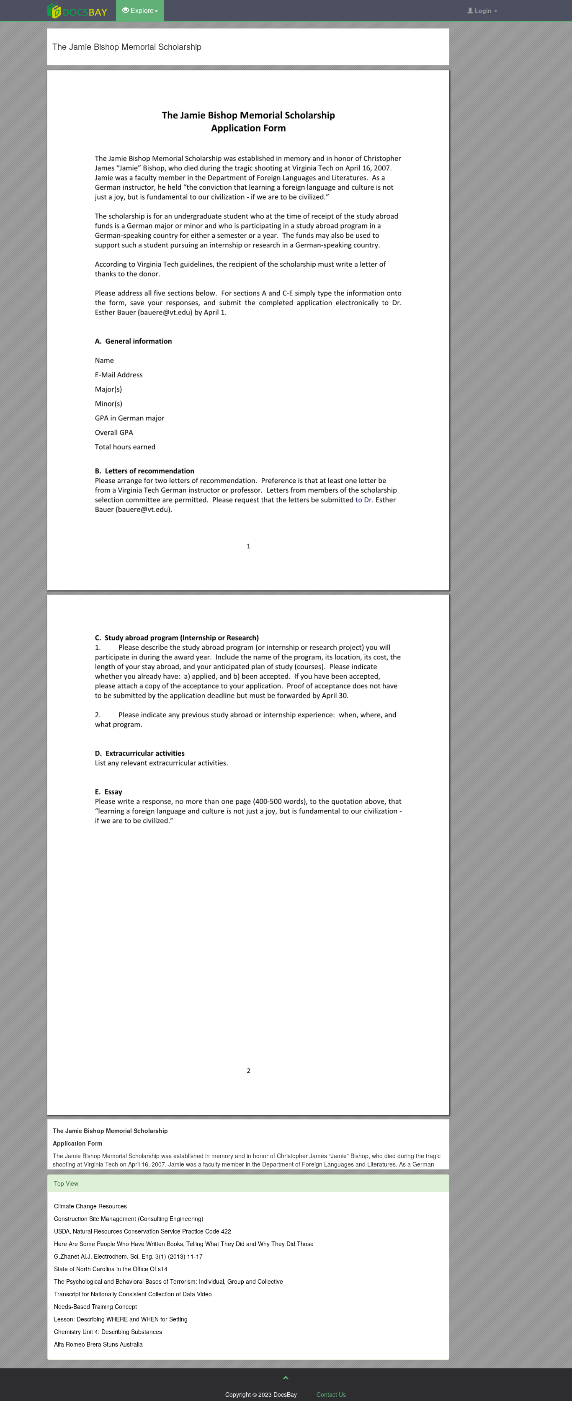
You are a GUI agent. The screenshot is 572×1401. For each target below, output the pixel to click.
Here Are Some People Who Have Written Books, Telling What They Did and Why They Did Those (184, 1243)
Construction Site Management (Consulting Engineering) (129, 1218)
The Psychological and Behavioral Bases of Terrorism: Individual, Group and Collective (168, 1281)
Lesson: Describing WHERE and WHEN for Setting (121, 1319)
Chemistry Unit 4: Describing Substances (108, 1331)
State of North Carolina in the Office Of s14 (110, 1269)
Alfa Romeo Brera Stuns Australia (98, 1344)
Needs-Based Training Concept (95, 1306)
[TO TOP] (286, 1377)
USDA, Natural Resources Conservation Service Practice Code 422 (142, 1231)
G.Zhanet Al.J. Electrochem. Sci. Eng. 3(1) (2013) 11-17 (128, 1256)
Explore (141, 10)
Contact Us (331, 1394)
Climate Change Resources (90, 1206)
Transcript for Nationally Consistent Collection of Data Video (133, 1294)
